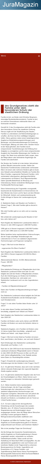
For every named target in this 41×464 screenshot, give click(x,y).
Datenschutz (19, 461)
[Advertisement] (20, 31)
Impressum (27, 461)
